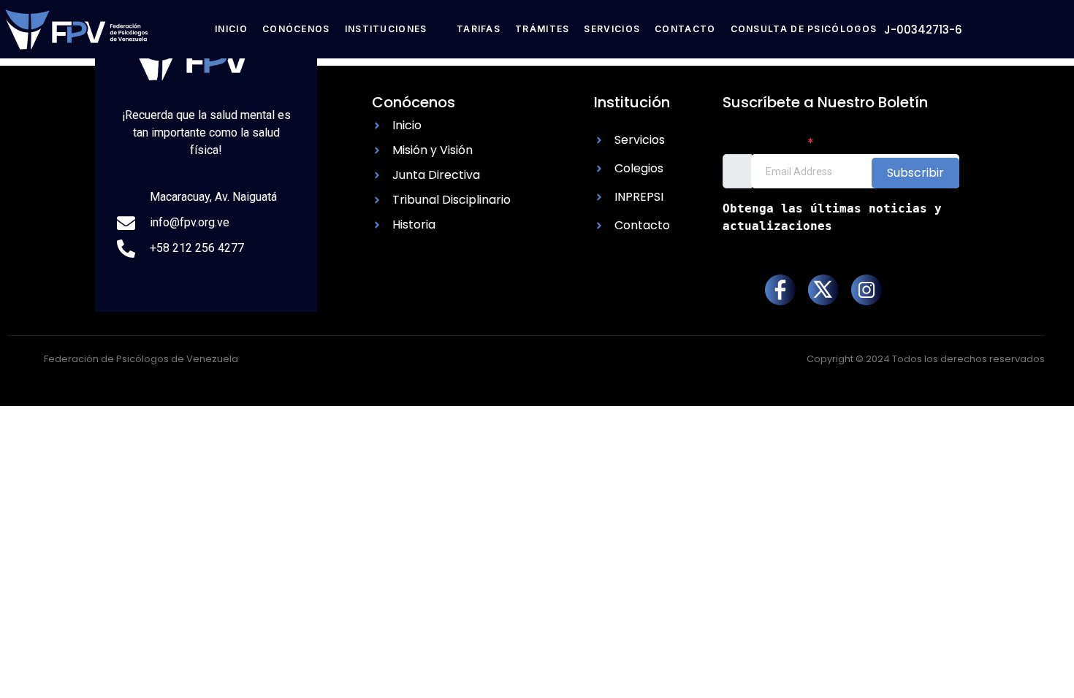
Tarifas (478, 28)
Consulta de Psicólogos (804, 28)
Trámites (542, 28)
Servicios (612, 28)
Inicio (231, 28)
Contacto (685, 28)
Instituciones (386, 28)
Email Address (768, 142)
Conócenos (296, 28)
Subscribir (915, 172)
